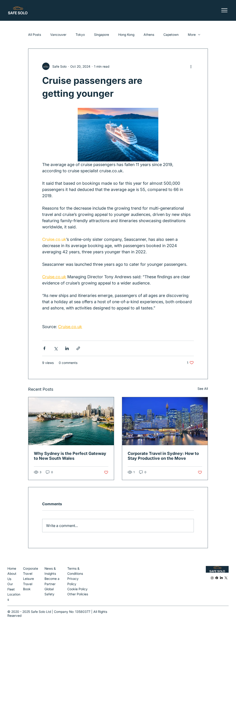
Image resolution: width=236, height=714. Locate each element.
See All (203, 388)
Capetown (171, 34)
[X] (226, 578)
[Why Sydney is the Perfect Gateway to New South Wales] (71, 421)
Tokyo (80, 34)
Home (12, 568)
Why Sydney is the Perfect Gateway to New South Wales (70, 456)
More (192, 34)
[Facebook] (216, 578)
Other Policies (77, 594)
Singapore (101, 34)
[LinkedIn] (221, 578)
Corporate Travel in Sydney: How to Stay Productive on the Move (163, 456)
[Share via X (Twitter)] (55, 348)
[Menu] (225, 10)
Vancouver (58, 34)
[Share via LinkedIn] (67, 348)
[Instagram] (212, 578)
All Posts (34, 34)
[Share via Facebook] (44, 348)
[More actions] (191, 66)
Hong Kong (126, 34)
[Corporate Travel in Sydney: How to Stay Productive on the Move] (165, 421)
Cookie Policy (77, 589)
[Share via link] (78, 348)
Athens (149, 34)
